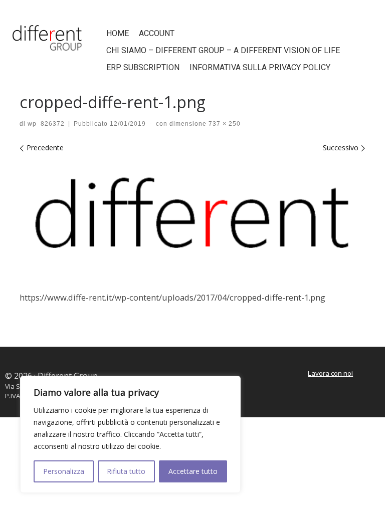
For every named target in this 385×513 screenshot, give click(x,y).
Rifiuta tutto (126, 471)
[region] (130, 434)
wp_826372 (46, 124)
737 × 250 (224, 124)
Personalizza (63, 471)
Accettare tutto (193, 471)
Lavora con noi (330, 373)
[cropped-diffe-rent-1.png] (192, 219)
